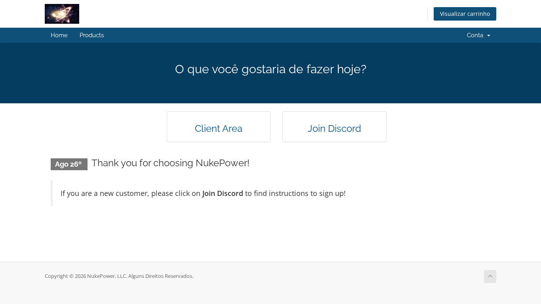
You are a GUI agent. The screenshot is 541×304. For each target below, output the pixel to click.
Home (59, 35)
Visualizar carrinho (465, 13)
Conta (476, 35)
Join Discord (334, 128)
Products (92, 35)
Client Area (218, 128)
